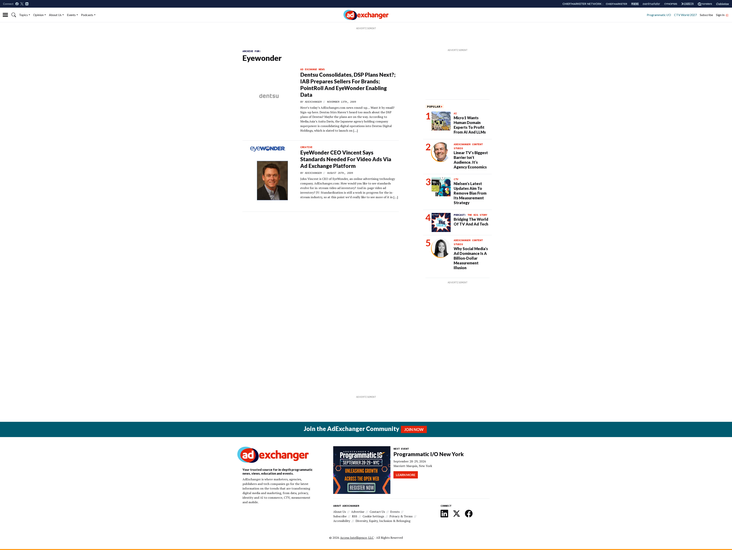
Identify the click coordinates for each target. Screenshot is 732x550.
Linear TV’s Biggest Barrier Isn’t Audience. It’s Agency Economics (471, 159)
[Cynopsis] (670, 4)
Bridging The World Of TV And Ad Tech (471, 221)
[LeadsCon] (687, 4)
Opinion (38, 15)
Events (71, 15)
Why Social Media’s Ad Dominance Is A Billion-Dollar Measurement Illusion (471, 258)
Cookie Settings (373, 516)
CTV (456, 179)
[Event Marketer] (651, 4)
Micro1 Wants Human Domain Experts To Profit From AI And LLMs (470, 124)
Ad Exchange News (312, 69)
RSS (354, 516)
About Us (55, 15)
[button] (13, 15)
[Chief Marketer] (616, 4)
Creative (306, 147)
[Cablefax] (722, 4)
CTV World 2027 (685, 15)
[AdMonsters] (705, 4)
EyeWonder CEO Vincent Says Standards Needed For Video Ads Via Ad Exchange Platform (345, 159)
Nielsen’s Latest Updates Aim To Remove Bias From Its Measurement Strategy (470, 193)
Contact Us (377, 512)
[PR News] (635, 4)
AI (455, 113)
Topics (23, 15)
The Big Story (477, 215)
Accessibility (341, 521)
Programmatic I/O (659, 15)
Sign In (720, 15)
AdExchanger (313, 101)
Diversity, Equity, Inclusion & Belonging (383, 521)
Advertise (357, 512)
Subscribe (706, 15)
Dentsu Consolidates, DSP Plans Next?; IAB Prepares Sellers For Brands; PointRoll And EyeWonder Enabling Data (348, 84)
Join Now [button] (414, 429)
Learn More (405, 475)
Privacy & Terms (401, 516)
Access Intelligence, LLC (357, 538)
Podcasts (87, 15)
